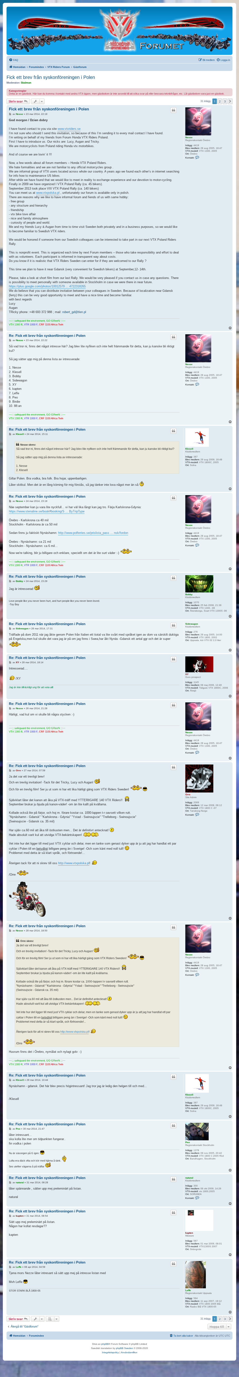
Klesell (189, 448)
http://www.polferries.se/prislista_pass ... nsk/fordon (93, 533)
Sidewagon (191, 624)
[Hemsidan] (119, 30)
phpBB (105, 1344)
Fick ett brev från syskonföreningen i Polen (51, 77)
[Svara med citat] (173, 110)
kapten (189, 1233)
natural (189, 1177)
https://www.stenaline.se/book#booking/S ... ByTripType (46, 511)
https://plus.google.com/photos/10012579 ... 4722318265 (47, 286)
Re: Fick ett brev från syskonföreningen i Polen (47, 336)
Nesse (189, 137)
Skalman (26, 82)
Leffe (188, 1290)
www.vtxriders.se (69, 128)
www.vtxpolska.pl (48, 192)
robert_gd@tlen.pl (74, 312)
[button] (230, 101)
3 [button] (225, 101)
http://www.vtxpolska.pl (73, 863)
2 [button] (220, 101)
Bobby (189, 594)
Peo (187, 1142)
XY (187, 674)
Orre (187, 794)
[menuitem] (13, 60)
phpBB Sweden (124, 1348)
